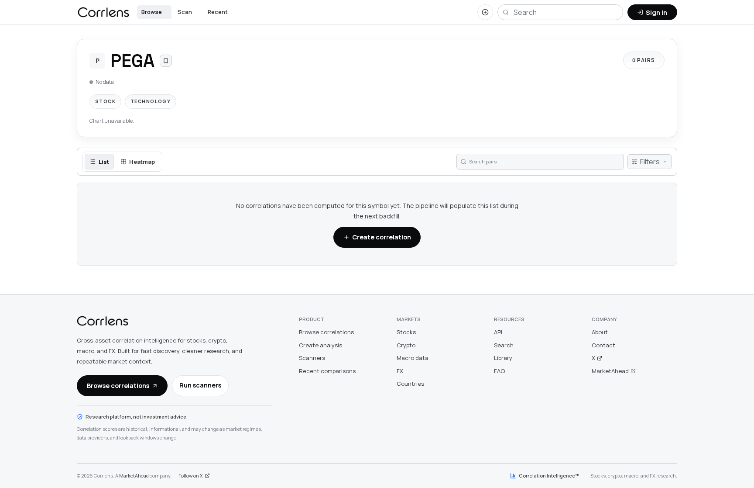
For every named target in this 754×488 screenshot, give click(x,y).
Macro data (412, 358)
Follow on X (190, 475)
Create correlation (381, 236)
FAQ (499, 371)
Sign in (656, 12)
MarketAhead (610, 371)
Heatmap (142, 162)
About (600, 332)
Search (504, 345)
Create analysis (320, 345)
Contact (603, 345)
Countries (410, 384)
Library (503, 358)
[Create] (485, 12)
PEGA (132, 60)
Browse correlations (118, 385)
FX (400, 371)
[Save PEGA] (166, 61)
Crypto (406, 345)
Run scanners (200, 385)
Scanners (312, 358)
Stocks (406, 332)
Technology (150, 101)
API (498, 332)
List (104, 162)
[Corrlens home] (102, 321)
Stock (105, 101)
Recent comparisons (327, 371)
